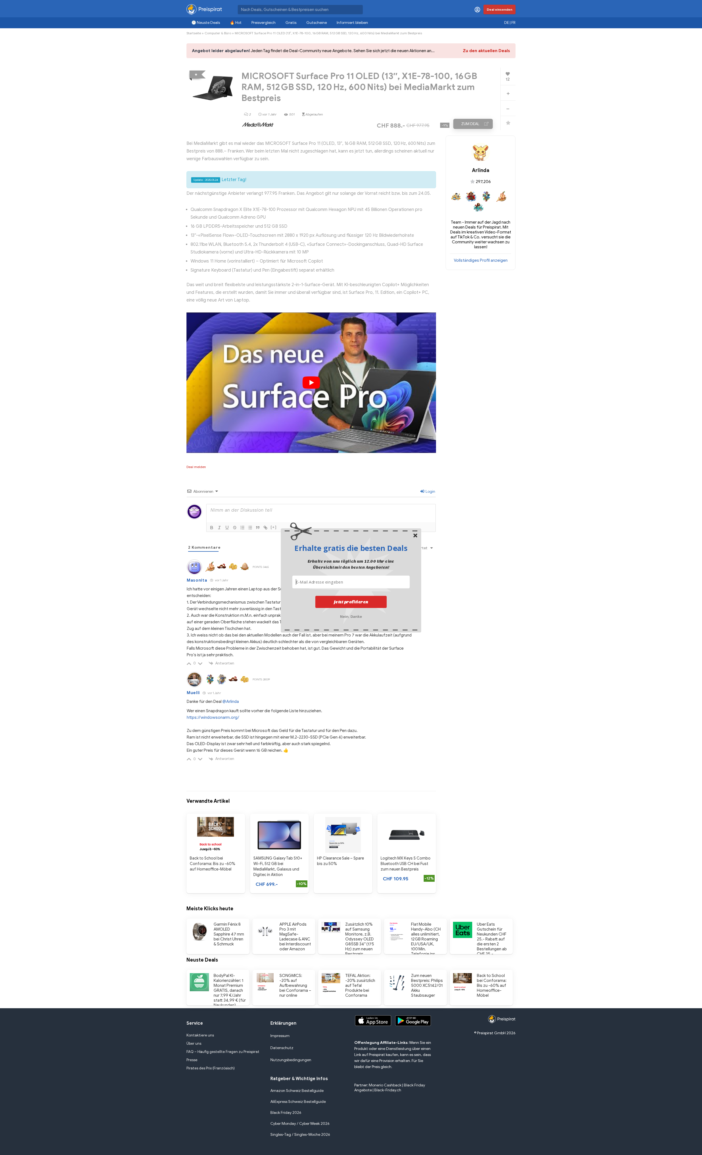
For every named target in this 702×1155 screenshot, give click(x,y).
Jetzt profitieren (351, 601)
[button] (351, 547)
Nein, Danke (351, 616)
